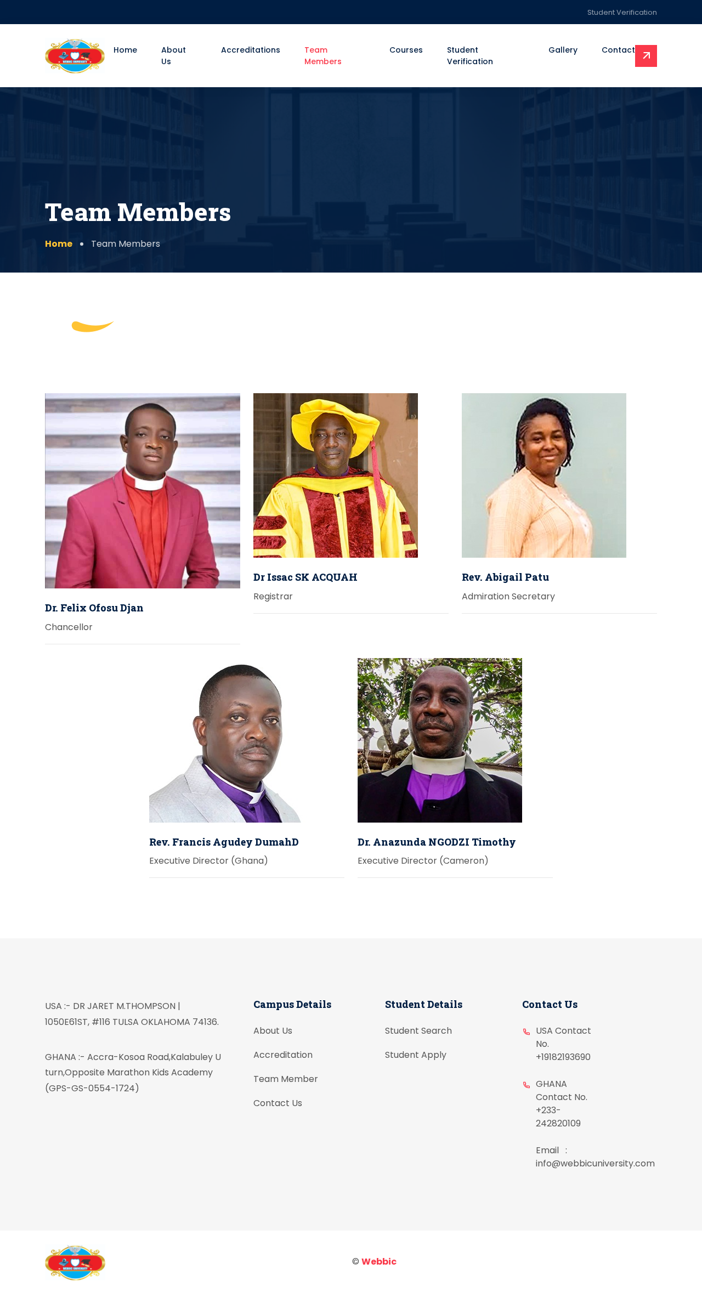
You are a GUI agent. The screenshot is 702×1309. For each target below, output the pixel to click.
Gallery (563, 49)
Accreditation (283, 1055)
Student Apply (415, 1055)
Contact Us (277, 1103)
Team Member (285, 1079)
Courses (406, 49)
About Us (173, 55)
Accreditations (250, 49)
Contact (618, 49)
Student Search (418, 1030)
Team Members (323, 55)
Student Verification (622, 12)
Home (125, 49)
